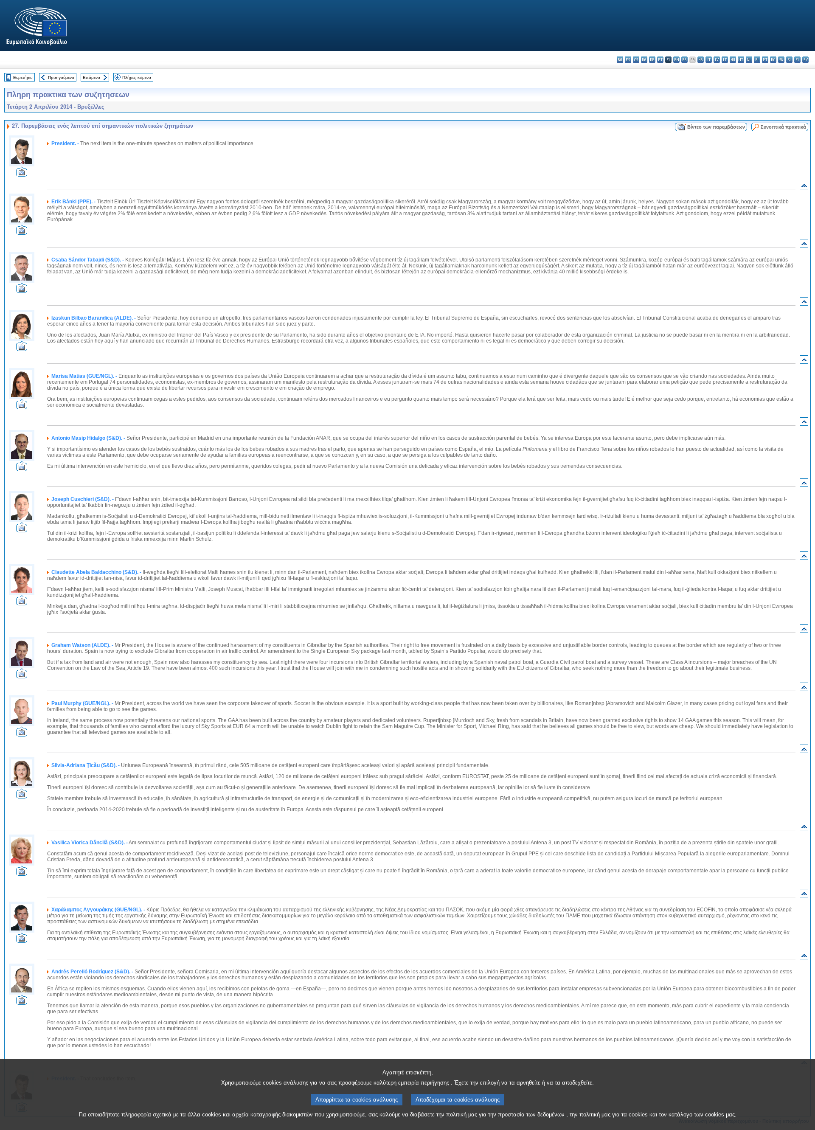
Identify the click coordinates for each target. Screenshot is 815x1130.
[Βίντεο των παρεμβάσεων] (21, 174)
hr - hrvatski (700, 59)
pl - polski (757, 59)
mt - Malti (741, 59)
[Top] (804, 187)
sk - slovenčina (781, 59)
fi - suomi (797, 59)
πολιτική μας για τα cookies (613, 1114)
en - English (676, 59)
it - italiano (708, 59)
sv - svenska (805, 59)
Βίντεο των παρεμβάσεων (716, 126)
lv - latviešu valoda (717, 59)
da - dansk (644, 59)
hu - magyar (733, 59)
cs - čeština (636, 59)
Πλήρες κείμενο (136, 77)
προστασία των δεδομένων (531, 1114)
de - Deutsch (652, 59)
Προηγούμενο (61, 77)
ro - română (773, 59)
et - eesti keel (660, 59)
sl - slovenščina (789, 59)
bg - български (620, 59)
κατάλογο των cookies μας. (702, 1114)
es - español (628, 59)
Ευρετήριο (23, 77)
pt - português (765, 59)
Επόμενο (91, 77)
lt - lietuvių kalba (725, 59)
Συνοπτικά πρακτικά (783, 126)
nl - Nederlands (749, 59)
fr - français (684, 59)
